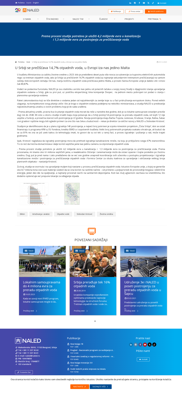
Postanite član (25, 372)
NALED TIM (78, 19)
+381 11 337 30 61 (30, 353)
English (36, 2)
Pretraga (153, 19)
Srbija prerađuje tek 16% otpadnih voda (92, 284)
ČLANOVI (103, 19)
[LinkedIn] (130, 3)
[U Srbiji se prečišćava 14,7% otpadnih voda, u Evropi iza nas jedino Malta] (34, 193)
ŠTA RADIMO (52, 19)
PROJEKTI (129, 19)
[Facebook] (139, 3)
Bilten (22, 214)
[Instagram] (135, 3)
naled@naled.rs (32, 355)
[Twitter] (148, 3)
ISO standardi (24, 364)
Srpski (28, 2)
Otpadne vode (63, 214)
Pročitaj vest (28, 310)
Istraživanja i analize (41, 214)
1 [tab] (95, 321)
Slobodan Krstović (84, 214)
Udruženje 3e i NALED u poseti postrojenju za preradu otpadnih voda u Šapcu (142, 288)
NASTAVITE (78, 386)
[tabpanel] (42, 280)
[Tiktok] (153, 3)
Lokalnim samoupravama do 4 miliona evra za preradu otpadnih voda (41, 286)
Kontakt (163, 3)
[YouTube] (144, 3)
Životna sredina (106, 214)
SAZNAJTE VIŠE (99, 386)
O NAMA (27, 19)
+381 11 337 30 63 (30, 350)
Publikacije (73, 338)
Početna (21, 62)
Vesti (28, 62)
